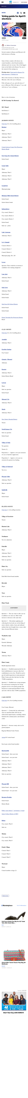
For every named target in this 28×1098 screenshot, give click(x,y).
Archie (3, 737)
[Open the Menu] (2, 2)
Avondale (4, 339)
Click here (4, 124)
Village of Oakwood (7, 466)
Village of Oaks (6, 442)
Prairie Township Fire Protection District (12, 317)
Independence (5, 209)
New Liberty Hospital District (9, 419)
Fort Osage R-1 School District (10, 156)
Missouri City (5, 399)
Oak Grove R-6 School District (10, 304)
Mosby (3, 409)
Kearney (4, 369)
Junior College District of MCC (10, 814)
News (4, 12)
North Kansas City (7, 429)
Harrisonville (5, 751)
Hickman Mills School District (10, 196)
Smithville (4, 490)
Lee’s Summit (5, 242)
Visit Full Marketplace (21, 905)
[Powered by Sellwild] (24, 990)
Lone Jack (4, 274)
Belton (3, 820)
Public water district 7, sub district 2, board (13, 810)
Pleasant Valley (6, 476)
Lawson (4, 383)
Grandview (5, 186)
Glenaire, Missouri (7, 359)
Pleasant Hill (5, 784)
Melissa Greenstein (11, 45)
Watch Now (23, 2)
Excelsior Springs (6, 349)
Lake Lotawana (6, 232)
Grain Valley (5, 166)
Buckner (4, 127)
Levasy (4, 262)
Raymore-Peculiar (7, 797)
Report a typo (5, 895)
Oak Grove (5, 287)
